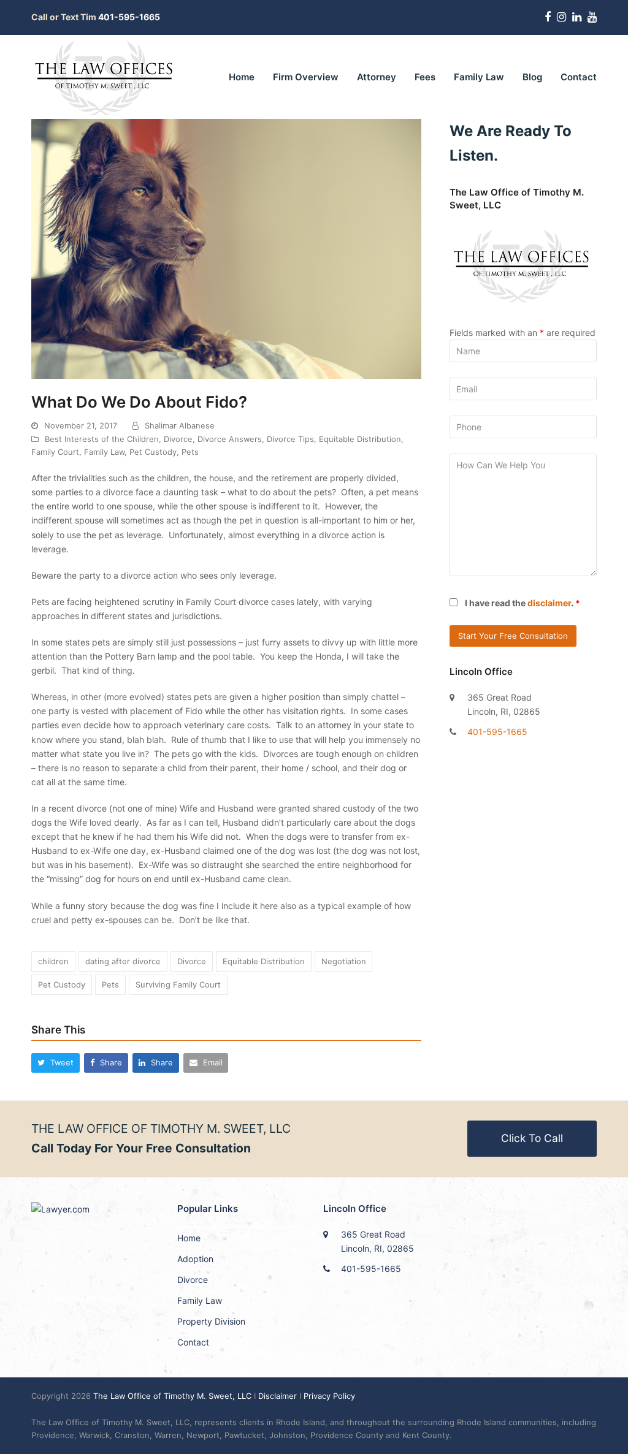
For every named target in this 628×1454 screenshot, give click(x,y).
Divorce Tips (290, 439)
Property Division (211, 1321)
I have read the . (522, 603)
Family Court (55, 452)
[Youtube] (592, 17)
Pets (190, 452)
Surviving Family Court (178, 984)
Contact (193, 1342)
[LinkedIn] (576, 17)
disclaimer (549, 603)
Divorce (178, 439)
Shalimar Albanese (180, 425)
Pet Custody (153, 452)
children (53, 961)
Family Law (104, 452)
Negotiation (343, 961)
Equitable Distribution (360, 439)
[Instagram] (561, 17)
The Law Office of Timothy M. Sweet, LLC (173, 1396)
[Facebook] (548, 17)
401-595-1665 (497, 731)
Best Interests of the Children (102, 439)
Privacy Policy (329, 1396)
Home (189, 1238)
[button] (55, 1062)
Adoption (195, 1259)
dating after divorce (123, 961)
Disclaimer (277, 1396)
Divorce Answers (229, 439)
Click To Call (532, 1138)
